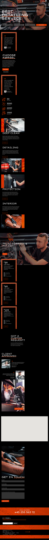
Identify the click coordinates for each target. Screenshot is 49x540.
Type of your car (27, 23)
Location (12, 531)
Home (3, 531)
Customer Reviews (5, 534)
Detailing (13, 532)
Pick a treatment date (17, 23)
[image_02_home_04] (12, 125)
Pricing (15, 534)
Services (4, 532)
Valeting (17, 532)
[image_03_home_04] (12, 165)
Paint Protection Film (8, 532)
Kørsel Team (7, 531)
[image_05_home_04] (12, 221)
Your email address (4, 23)
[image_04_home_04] (12, 181)
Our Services (11, 534)
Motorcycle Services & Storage (9, 533)
